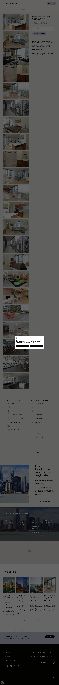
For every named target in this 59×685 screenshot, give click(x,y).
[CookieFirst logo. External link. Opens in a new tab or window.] (16, 338)
